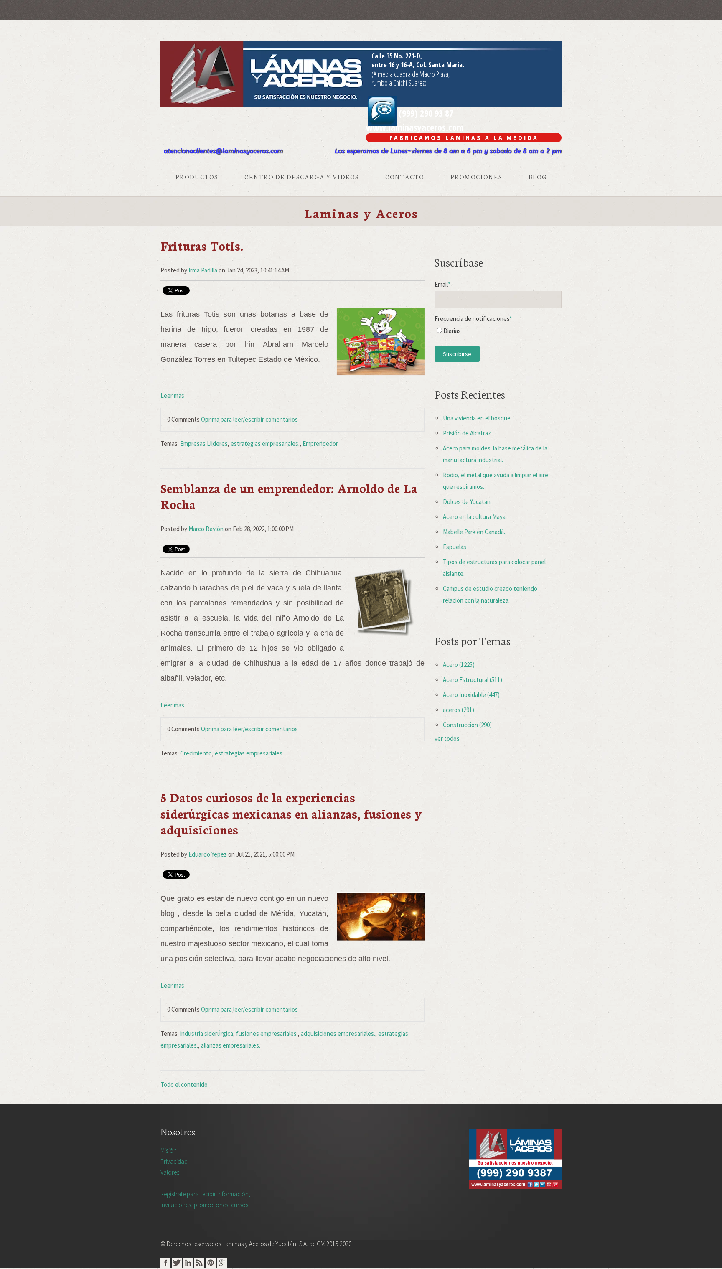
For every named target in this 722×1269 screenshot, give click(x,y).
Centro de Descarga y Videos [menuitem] (301, 177)
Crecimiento (196, 753)
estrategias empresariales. (265, 444)
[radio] (498, 332)
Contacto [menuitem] (404, 177)
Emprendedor (320, 444)
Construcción (467, 725)
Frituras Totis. (201, 245)
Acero (459, 665)
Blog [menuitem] (538, 177)
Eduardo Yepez (207, 854)
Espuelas (454, 547)
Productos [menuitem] (196, 177)
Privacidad (174, 1161)
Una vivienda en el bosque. (477, 418)
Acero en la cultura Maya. (475, 517)
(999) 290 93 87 (425, 113)
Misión (168, 1151)
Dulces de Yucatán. (467, 502)
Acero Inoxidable (471, 695)
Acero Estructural (472, 680)
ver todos (447, 739)
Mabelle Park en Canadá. (474, 532)
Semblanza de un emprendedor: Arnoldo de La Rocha (288, 495)
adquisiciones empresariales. (338, 1034)
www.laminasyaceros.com (415, 127)
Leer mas (172, 395)
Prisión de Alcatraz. (467, 433)
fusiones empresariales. (267, 1034)
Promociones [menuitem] (476, 177)
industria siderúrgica (206, 1034)
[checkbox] (498, 332)
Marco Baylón (206, 529)
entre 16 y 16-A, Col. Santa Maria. (417, 64)
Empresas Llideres (204, 444)
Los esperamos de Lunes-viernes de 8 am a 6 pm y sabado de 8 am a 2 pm (448, 151)
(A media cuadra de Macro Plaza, (410, 74)
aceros (458, 710)
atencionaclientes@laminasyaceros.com (223, 151)
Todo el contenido (184, 1084)
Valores (169, 1172)
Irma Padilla (202, 270)
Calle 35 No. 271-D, (396, 56)
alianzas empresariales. (230, 1045)
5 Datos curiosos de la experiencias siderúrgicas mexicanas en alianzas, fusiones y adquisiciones (291, 813)
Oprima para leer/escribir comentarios (249, 419)
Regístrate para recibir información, (205, 1199)
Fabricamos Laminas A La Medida (464, 138)
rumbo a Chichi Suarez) (399, 83)
